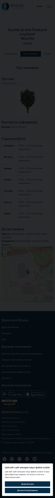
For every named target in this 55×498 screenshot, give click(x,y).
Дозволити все (27, 484)
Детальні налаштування (27, 490)
